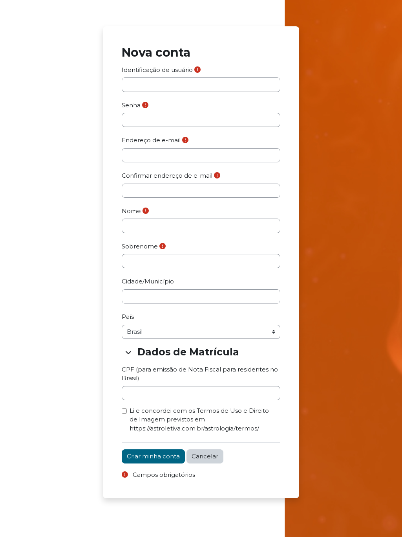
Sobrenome (140, 246)
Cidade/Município (148, 281)
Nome (131, 211)
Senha (131, 105)
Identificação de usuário (157, 70)
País (128, 316)
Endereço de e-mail (151, 140)
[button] (129, 352)
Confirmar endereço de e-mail (167, 175)
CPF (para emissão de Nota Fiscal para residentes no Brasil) (200, 374)
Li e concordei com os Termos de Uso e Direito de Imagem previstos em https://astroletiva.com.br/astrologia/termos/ (199, 419)
